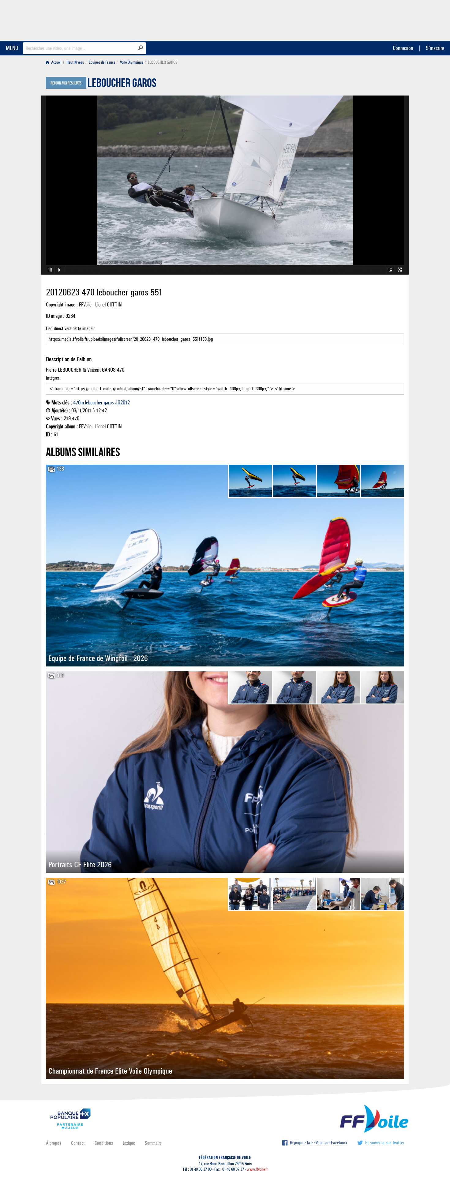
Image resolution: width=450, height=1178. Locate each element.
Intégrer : (54, 378)
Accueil (56, 62)
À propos (53, 1143)
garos (109, 403)
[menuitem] (55, 62)
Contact (78, 1143)
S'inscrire (435, 47)
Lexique (129, 1143)
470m (78, 403)
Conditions (104, 1143)
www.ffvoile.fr (257, 1169)
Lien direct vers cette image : (70, 328)
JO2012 (122, 403)
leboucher (94, 403)
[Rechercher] (140, 48)
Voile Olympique (131, 62)
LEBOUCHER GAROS (122, 84)
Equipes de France (102, 62)
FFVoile (365, 19)
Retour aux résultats (66, 83)
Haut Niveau (75, 62)
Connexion (403, 47)
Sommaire (153, 1143)
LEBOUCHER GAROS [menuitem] (163, 62)
